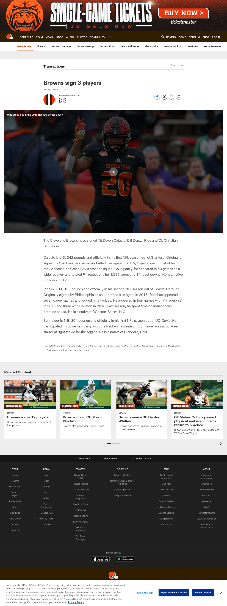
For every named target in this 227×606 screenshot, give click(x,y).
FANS (166, 469)
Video (46, 481)
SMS (206, 507)
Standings (15, 513)
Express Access (80, 521)
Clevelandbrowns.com (69, 95)
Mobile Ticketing (80, 516)
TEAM (15, 469)
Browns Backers (166, 501)
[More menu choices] (109, 36)
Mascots (166, 495)
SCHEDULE (122, 469)
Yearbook (14, 530)
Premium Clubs (80, 504)
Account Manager (80, 489)
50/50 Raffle (166, 524)
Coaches (15, 481)
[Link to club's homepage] (10, 36)
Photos (46, 486)
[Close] (221, 593)
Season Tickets (80, 483)
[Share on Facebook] (157, 98)
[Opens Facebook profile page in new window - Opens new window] (60, 100)
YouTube (46, 524)
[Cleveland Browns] (113, 575)
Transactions (15, 501)
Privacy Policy (76, 602)
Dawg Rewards (166, 518)
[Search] (162, 36)
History (15, 524)
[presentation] (221, 444)
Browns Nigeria (207, 489)
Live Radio (46, 498)
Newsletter (207, 501)
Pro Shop (206, 495)
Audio (46, 492)
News (46, 475)
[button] (113, 172)
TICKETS (80, 469)
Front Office (15, 518)
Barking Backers (166, 513)
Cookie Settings (144, 592)
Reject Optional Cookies (173, 592)
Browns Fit (207, 483)
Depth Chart (15, 486)
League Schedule (122, 495)
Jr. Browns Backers (166, 507)
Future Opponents (122, 489)
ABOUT (206, 469)
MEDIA (46, 469)
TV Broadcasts (46, 513)
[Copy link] (178, 97)
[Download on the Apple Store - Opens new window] (100, 560)
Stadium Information (207, 518)
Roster (15, 475)
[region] (113, 593)
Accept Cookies (203, 592)
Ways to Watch (46, 518)
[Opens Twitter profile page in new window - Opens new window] (65, 100)
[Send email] (171, 98)
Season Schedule (122, 475)
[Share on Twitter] (164, 98)
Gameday (166, 483)
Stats (14, 507)
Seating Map (81, 510)
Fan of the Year (166, 489)
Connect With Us (207, 513)
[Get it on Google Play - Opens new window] (125, 561)
